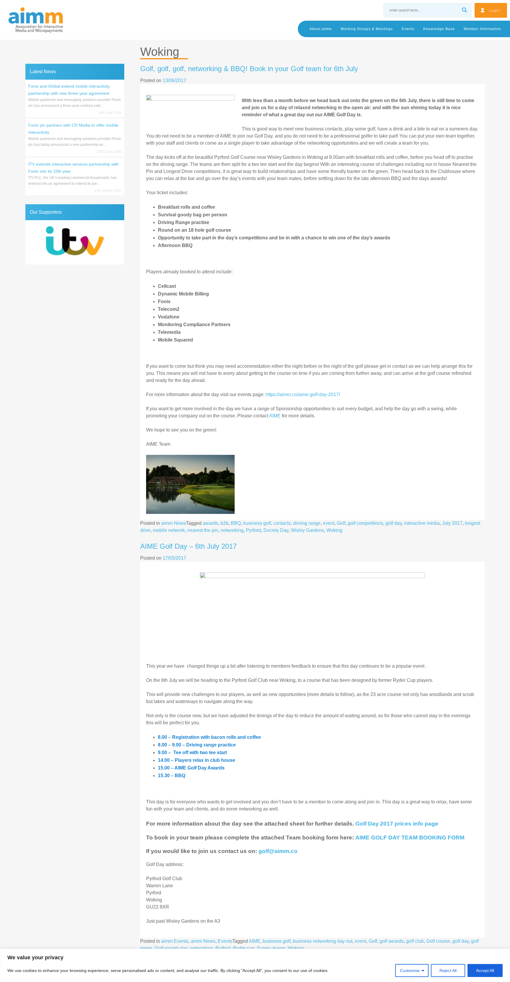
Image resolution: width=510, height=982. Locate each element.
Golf (341, 523)
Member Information (482, 29)
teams (279, 948)
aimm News (173, 523)
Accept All (485, 970)
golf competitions (365, 523)
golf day (393, 523)
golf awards (392, 941)
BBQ (236, 523)
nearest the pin (202, 530)
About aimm (321, 29)
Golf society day (171, 948)
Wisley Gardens (307, 530)
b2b (224, 523)
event (328, 523)
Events (408, 29)
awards (210, 523)
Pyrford (253, 530)
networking (231, 530)
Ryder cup (243, 948)
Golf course (438, 941)
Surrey (263, 948)
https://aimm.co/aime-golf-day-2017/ (303, 394)
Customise (410, 970)
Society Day (275, 530)
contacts (282, 523)
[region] (255, 965)
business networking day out (322, 941)
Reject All (448, 970)
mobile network (169, 530)
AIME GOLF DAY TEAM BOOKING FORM (410, 837)
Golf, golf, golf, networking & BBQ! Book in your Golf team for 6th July (249, 69)
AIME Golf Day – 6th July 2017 (188, 546)
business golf (257, 523)
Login (494, 10)
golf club (415, 941)
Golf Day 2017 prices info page (396, 824)
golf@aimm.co (278, 851)
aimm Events (174, 941)
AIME (275, 415)
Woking (334, 530)
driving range (307, 523)
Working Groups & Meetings (367, 29)
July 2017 (452, 523)
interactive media (422, 523)
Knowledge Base (439, 29)
